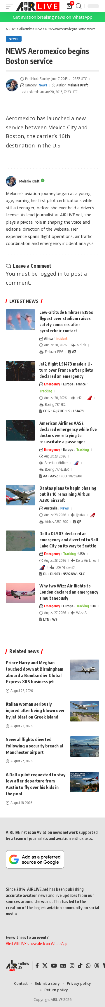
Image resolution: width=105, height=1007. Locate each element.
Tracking (45, 391)
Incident (62, 338)
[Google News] (63, 965)
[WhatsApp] (88, 965)
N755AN (75, 476)
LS (68, 411)
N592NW (69, 574)
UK (94, 606)
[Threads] (97, 965)
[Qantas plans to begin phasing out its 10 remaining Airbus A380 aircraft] (20, 495)
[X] (45, 965)
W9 (54, 619)
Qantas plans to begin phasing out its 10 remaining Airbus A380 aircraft (67, 494)
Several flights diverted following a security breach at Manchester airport (35, 746)
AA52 (54, 476)
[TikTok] (80, 965)
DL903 (55, 574)
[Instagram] (72, 965)
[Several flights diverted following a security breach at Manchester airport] (84, 746)
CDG (46, 411)
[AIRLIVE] (38, 6)
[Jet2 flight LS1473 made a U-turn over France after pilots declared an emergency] (20, 371)
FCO (64, 476)
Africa (48, 338)
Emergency (52, 384)
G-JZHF (58, 411)
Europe (68, 384)
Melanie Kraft (78, 85)
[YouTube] (54, 965)
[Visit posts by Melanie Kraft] (12, 85)
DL (45, 574)
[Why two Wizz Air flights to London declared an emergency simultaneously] (20, 593)
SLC (82, 574)
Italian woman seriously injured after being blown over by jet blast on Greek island (35, 710)
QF (79, 521)
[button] (11, 6)
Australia (50, 508)
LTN (46, 619)
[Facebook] (37, 965)
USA (81, 554)
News (14, 39)
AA (45, 476)
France (81, 384)
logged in (50, 273)
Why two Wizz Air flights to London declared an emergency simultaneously (68, 592)
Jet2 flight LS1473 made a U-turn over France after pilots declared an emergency (66, 370)
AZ (74, 351)
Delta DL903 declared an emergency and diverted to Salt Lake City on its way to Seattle (69, 539)
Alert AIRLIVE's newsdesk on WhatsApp (36, 943)
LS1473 (78, 411)
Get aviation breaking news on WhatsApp (52, 17)
